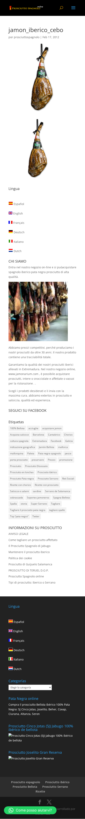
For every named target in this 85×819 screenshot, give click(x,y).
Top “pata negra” (19, 516)
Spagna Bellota (61, 497)
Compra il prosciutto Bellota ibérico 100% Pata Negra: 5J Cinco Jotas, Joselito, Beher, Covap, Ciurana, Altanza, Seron (39, 709)
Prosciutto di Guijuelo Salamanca (30, 564)
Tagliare (55, 503)
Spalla (13, 503)
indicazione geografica (22, 447)
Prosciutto (15, 466)
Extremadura (39, 441)
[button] (30, 810)
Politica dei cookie (20, 558)
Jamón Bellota (46, 447)
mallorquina (16, 453)
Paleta (30, 453)
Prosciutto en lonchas (22, 472)
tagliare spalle (57, 510)
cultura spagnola (19, 441)
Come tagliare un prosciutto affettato (32, 540)
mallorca (63, 447)
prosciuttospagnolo (26, 37)
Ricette (40, 791)
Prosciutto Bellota (25, 787)
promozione (66, 459)
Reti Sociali (68, 478)
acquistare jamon (51, 428)
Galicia (69, 441)
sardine (37, 491)
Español (18, 204)
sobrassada (16, 497)
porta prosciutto (19, 459)
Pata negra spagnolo (49, 453)
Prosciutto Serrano (48, 478)
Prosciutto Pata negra (22, 478)
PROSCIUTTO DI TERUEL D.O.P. (28, 570)
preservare (38, 459)
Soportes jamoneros (38, 497)
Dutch (17, 251)
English (17, 213)
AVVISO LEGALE (18, 534)
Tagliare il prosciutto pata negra (27, 510)
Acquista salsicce (19, 434)
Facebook (56, 441)
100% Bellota (17, 428)
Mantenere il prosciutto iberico (29, 552)
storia (24, 503)
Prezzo (51, 459)
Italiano (18, 242)
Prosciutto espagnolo (25, 782)
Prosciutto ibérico (47, 472)
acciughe (33, 428)
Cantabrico (54, 434)
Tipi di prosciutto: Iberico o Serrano (31, 582)
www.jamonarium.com (23, 374)
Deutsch (19, 232)
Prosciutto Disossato (36, 466)
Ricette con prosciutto (47, 485)
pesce (68, 453)
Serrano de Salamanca (57, 491)
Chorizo (68, 434)
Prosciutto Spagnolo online (26, 576)
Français (18, 223)
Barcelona (38, 434)
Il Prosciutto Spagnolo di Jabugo (29, 546)
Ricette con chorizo (20, 485)
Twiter (35, 516)
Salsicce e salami (19, 491)
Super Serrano (39, 503)
